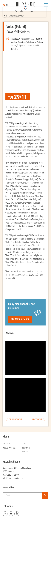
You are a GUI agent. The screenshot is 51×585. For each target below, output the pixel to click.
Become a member (20, 319)
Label (24, 443)
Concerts (6, 443)
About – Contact (9, 448)
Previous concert (15, 419)
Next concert (37, 419)
